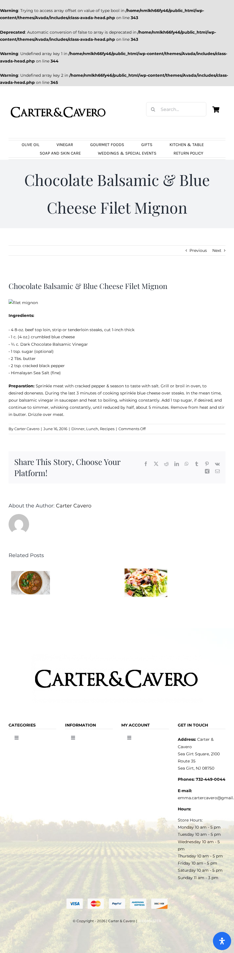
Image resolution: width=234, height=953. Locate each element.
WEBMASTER (149, 921)
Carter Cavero (26, 428)
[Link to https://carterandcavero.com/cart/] (216, 109)
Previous (198, 250)
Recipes (107, 428)
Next (216, 250)
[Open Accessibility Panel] (222, 941)
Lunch (92, 428)
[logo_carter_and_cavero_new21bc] (58, 99)
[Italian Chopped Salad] (146, 568)
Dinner (77, 428)
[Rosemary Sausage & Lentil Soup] (31, 568)
